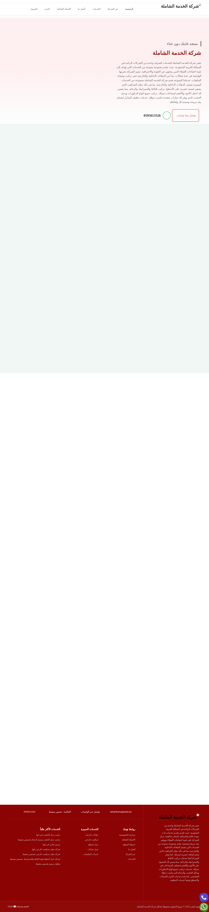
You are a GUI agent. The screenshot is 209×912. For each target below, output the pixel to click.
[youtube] (183, 888)
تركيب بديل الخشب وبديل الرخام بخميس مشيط (39, 840)
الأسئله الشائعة (128, 840)
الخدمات (131, 859)
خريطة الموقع (129, 844)
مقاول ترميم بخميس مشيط (48, 864)
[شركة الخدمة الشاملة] (178, 9)
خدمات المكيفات (90, 854)
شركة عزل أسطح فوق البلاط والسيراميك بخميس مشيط (35, 859)
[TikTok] (169, 888)
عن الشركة (130, 854)
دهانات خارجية (92, 835)
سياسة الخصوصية (127, 835)
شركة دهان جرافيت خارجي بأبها (46, 849)
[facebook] (196, 888)
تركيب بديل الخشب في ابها (48, 835)
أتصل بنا (131, 849)
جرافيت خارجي (91, 840)
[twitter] (189, 888)
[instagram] (176, 888)
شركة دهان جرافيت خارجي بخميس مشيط (41, 854)
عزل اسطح (93, 844)
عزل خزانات (93, 849)
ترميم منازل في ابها (51, 844)
